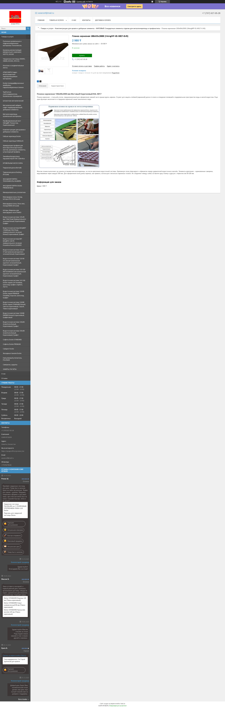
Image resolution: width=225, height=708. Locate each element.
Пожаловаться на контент (118, 706)
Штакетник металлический (13, 101)
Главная (41, 20)
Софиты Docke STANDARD (12, 340)
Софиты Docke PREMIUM (12, 344)
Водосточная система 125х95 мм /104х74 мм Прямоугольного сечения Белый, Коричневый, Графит (14, 220)
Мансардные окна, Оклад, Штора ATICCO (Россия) (12, 198)
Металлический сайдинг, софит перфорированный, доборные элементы (12, 107)
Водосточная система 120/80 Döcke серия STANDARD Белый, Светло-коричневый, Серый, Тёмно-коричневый (14, 305)
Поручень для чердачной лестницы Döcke (13, 514)
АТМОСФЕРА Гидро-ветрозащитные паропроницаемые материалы (10, 75)
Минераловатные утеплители (14, 192)
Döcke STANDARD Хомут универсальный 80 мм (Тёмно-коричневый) (14, 605)
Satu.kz (122, 703)
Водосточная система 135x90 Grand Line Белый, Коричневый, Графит (13, 333)
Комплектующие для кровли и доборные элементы (14, 131)
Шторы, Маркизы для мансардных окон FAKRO (12, 211)
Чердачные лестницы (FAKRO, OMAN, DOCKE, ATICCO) (14, 60)
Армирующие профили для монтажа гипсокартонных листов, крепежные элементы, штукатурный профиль (14, 148)
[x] (40, 82)
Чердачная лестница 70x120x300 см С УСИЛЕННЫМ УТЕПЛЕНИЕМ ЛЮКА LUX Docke (15, 507)
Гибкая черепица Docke (12, 136)
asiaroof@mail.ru (7, 458)
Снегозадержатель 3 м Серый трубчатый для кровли (14, 660)
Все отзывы (22, 699)
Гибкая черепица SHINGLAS (13, 141)
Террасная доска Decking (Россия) (12, 173)
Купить (82, 55)
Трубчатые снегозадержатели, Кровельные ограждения (12, 94)
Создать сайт (81, 1)
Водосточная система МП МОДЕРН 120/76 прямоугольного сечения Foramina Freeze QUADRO (12, 242)
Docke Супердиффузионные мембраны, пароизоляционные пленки (13, 85)
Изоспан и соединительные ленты (13, 66)
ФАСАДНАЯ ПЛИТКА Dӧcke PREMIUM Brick (12, 187)
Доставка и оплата (103, 20)
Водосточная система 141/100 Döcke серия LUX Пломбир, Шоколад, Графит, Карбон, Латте (14, 283)
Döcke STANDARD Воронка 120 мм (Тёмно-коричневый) (15, 599)
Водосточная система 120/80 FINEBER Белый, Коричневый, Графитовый (13, 315)
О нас (3, 374)
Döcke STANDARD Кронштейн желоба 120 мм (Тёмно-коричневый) (14, 612)
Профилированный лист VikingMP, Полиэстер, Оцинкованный (12, 123)
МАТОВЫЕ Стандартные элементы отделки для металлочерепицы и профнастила (128, 28)
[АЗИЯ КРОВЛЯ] (15, 17)
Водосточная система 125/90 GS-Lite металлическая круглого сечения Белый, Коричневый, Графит (13, 261)
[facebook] (38, 82)
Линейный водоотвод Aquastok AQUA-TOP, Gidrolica (14, 157)
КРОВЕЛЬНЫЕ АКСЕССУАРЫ (13, 163)
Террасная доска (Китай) (12, 168)
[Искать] (28, 28)
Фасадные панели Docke (12, 353)
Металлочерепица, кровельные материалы (12, 115)
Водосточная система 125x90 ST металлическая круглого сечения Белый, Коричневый (14, 252)
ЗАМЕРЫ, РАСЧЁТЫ (9, 369)
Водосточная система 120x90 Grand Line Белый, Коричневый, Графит (13, 324)
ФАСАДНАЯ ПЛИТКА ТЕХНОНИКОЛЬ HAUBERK (12, 180)
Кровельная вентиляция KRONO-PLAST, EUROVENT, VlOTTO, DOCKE (12, 52)
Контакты (86, 20)
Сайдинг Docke (8, 349)
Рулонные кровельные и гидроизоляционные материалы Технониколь (12, 43)
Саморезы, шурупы (10, 365)
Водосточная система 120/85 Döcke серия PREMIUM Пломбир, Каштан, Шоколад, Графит (13, 294)
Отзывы (4, 378)
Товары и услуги (7, 37)
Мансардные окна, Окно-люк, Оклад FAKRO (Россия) (14, 205)
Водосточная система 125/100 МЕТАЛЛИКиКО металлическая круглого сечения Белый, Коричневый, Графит (14, 272)
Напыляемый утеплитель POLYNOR (12, 359)
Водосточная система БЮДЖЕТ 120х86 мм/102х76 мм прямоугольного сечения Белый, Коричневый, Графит (14, 231)
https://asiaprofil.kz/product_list (12, 451)
